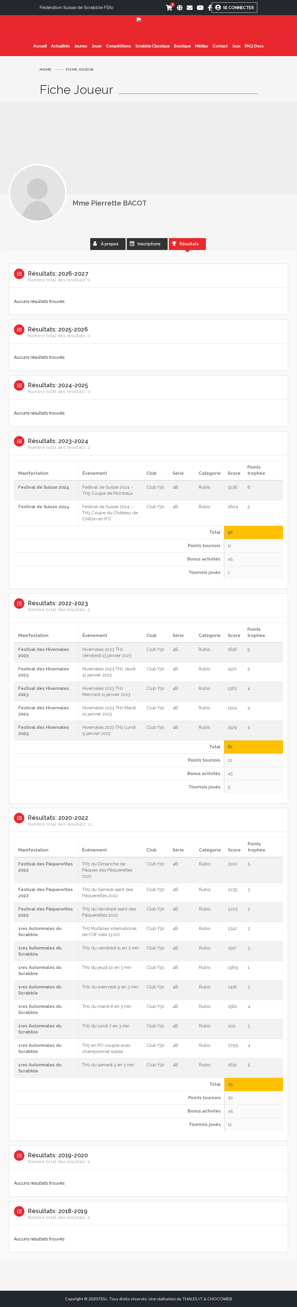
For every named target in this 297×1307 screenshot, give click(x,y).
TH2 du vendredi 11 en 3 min (110, 948)
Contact (220, 45)
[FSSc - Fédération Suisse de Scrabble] (148, 21)
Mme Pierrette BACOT (110, 203)
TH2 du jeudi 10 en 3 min (106, 967)
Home (46, 69)
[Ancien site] (177, 7)
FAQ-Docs (254, 45)
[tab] (148, 287)
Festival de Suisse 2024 (43, 487)
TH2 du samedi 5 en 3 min (108, 1064)
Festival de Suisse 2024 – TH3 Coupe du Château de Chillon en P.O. (110, 513)
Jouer (97, 45)
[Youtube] (198, 7)
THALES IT (192, 1298)
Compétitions (118, 45)
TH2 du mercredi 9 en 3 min (110, 987)
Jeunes (80, 45)
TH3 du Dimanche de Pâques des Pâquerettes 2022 (107, 870)
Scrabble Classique (152, 45)
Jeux (236, 45)
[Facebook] (208, 7)
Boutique (182, 45)
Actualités (60, 45)
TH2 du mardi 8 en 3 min (106, 1006)
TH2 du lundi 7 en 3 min (106, 1026)
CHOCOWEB (219, 1298)
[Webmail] (187, 7)
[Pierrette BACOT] (38, 193)
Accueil (40, 45)
